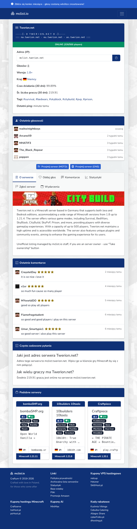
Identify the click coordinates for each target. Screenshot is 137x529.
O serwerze (26, 177)
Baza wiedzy (56, 488)
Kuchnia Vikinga (99, 506)
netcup (94, 478)
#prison (87, 99)
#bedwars (42, 99)
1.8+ (30, 72)
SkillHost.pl (97, 485)
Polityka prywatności (61, 478)
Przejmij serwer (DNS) (87, 166)
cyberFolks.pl (97, 517)
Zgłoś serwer (27, 187)
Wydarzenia (51, 187)
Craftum (14, 478)
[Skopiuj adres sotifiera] (116, 58)
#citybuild (68, 99)
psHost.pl (15, 513)
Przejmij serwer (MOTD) (54, 166)
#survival (28, 99)
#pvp (79, 99)
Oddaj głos (49, 177)
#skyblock (55, 99)
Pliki (52, 492)
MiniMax (54, 506)
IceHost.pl (15, 510)
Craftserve (15, 506)
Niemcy (31, 79)
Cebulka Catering (99, 510)
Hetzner (95, 481)
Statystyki (95, 177)
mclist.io (21, 13)
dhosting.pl (96, 520)
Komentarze (72, 177)
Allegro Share (98, 513)
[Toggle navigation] (122, 13)
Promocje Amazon (59, 495)
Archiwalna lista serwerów (64, 481)
